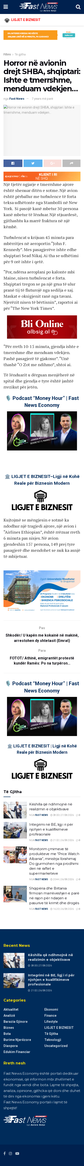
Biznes (9, 1028)
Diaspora (11, 1046)
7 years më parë (42, 98)
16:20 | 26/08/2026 (63, 909)
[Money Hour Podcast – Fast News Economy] (42, 431)
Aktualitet (11, 1009)
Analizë (9, 1015)
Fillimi (7, 54)
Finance (50, 1015)
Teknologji (52, 1040)
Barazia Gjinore (16, 1021)
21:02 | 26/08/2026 (63, 840)
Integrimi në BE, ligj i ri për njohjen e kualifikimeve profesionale (51, 829)
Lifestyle (51, 1021)
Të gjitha (20, 54)
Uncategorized (56, 1046)
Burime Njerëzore (17, 1040)
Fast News (16, 98)
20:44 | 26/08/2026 (63, 879)
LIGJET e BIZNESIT (59, 1028)
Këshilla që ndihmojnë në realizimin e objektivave (50, 957)
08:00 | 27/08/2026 (63, 815)
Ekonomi (51, 1009)
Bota (7, 1034)
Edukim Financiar (17, 1052)
